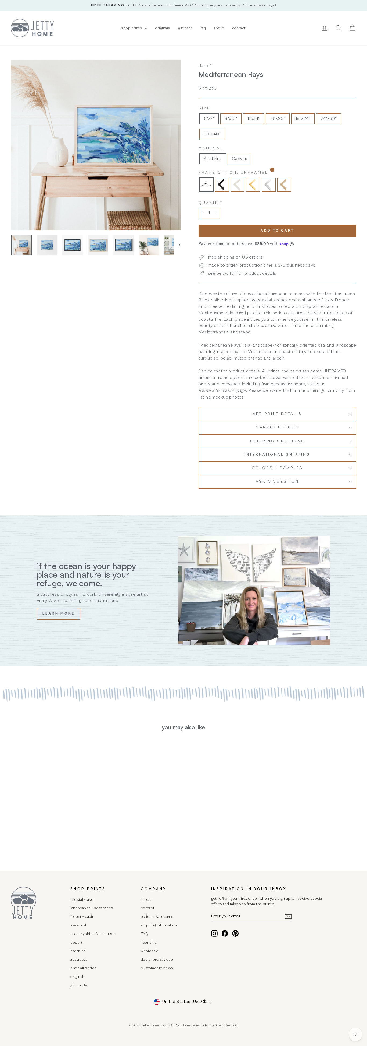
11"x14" (253, 118)
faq (203, 28)
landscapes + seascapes (91, 908)
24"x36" (329, 118)
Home (204, 65)
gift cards (78, 985)
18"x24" (303, 118)
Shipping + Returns (277, 441)
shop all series (83, 968)
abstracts (79, 959)
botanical (78, 951)
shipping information (159, 925)
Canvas (239, 158)
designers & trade (157, 959)
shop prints (132, 28)
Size (204, 108)
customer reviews (157, 968)
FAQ (144, 934)
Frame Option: (248, 172)
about (219, 28)
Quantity (211, 203)
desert (76, 942)
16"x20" (277, 118)
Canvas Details (277, 427)
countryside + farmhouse (92, 934)
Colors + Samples (277, 468)
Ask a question (277, 481)
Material (211, 148)
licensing (149, 942)
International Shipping (277, 454)
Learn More (58, 614)
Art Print (213, 158)
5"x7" (209, 118)
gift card (185, 28)
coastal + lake (81, 899)
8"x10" (231, 118)
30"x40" (212, 134)
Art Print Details (277, 414)
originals (162, 28)
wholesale (150, 951)
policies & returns (157, 916)
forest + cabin (82, 916)
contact (239, 28)
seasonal (78, 925)
